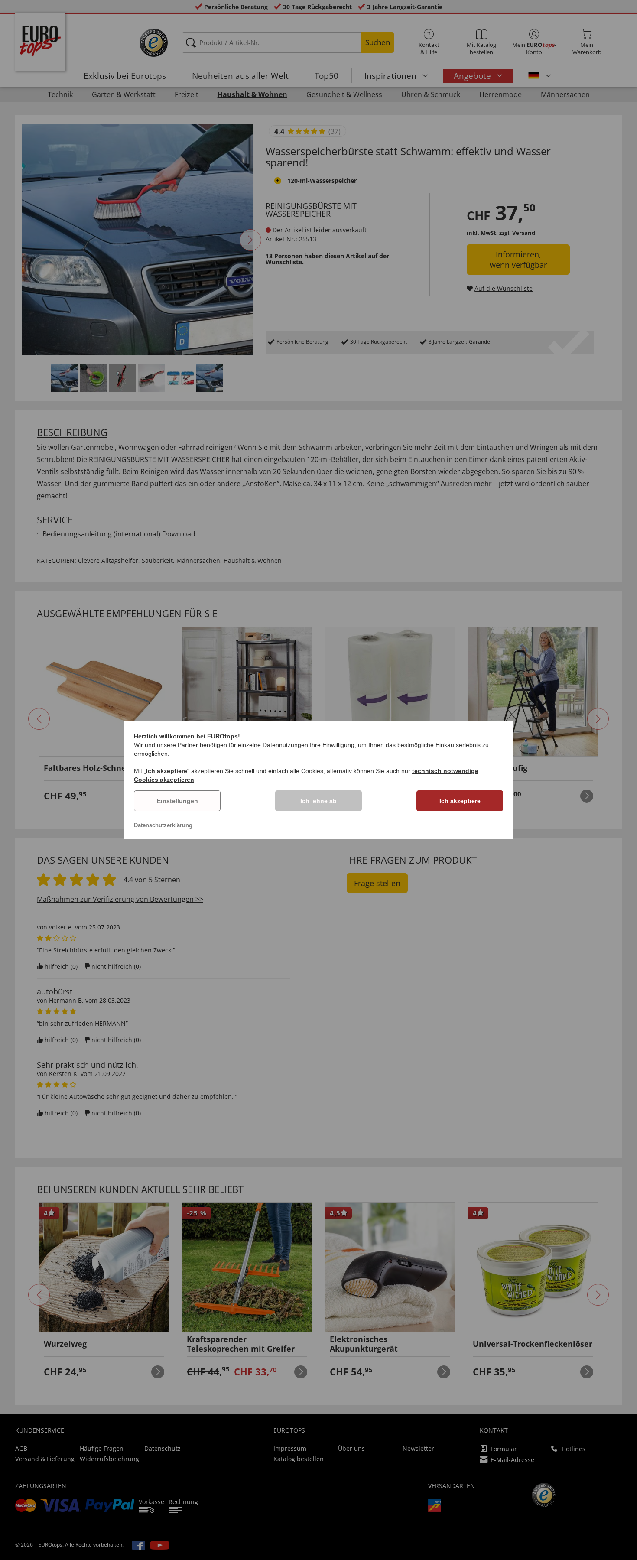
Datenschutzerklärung (163, 825)
